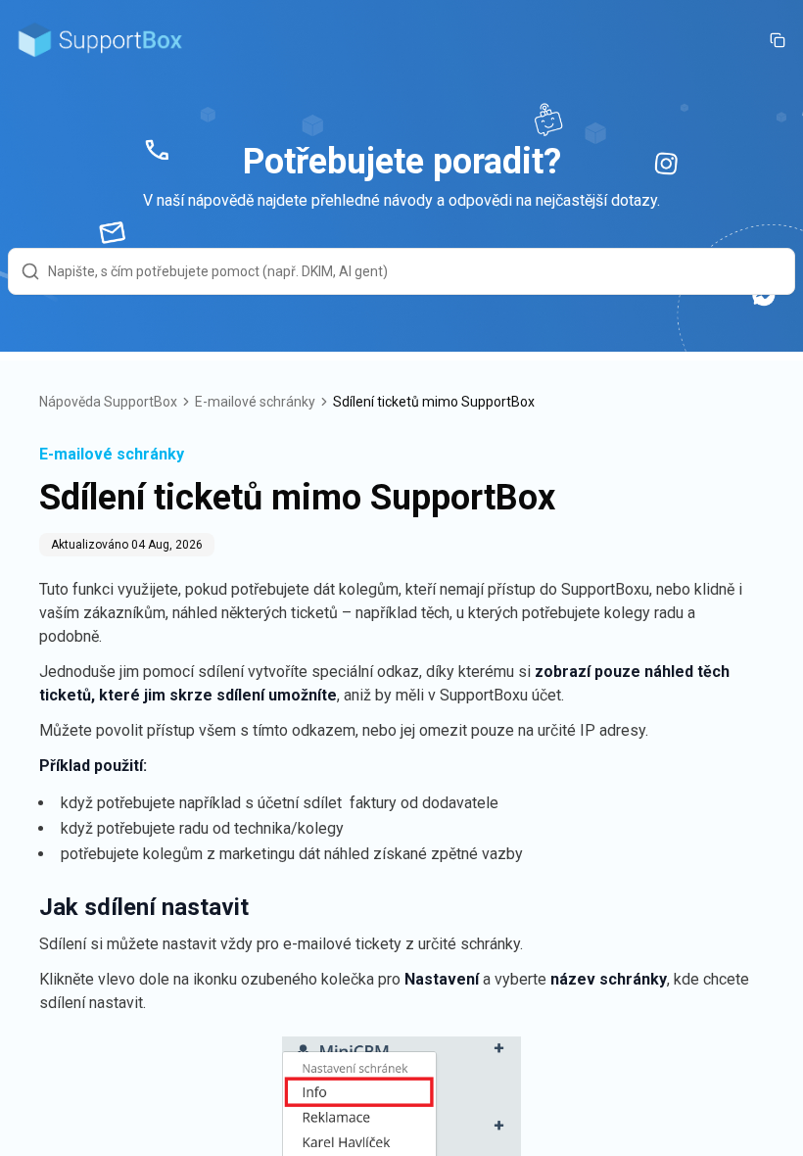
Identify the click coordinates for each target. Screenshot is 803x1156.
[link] (434, 401)
